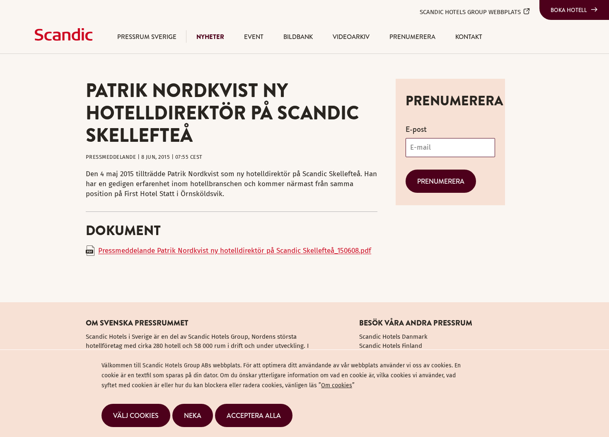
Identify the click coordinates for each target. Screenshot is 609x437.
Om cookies (336, 385)
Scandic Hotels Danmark (393, 336)
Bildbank (298, 36)
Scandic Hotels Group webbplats (470, 12)
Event (253, 36)
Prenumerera (412, 36)
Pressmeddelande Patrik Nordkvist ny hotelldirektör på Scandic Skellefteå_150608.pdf (234, 250)
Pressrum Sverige (146, 36)
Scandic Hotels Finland (390, 346)
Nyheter (210, 36)
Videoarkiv (351, 36)
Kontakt (468, 36)
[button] (136, 415)
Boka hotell (569, 10)
